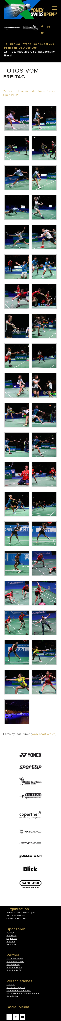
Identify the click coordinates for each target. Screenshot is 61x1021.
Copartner (12, 938)
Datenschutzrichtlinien (19, 990)
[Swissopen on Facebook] (42, 27)
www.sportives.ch (43, 734)
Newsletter (12, 996)
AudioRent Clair (15, 962)
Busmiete (11, 936)
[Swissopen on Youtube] (42, 32)
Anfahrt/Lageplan (16, 987)
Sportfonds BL (14, 970)
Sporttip (11, 941)
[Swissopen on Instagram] (48, 27)
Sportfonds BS (14, 967)
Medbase (11, 944)
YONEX (10, 933)
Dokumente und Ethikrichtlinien (23, 993)
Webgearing (13, 964)
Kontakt (11, 985)
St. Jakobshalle (15, 959)
